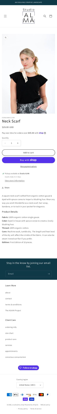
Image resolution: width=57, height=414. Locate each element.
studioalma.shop (18, 405)
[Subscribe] (49, 274)
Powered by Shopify (31, 405)
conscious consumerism (15, 357)
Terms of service (35, 409)
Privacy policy (23, 409)
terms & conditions (13, 304)
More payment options (28, 166)
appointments (11, 351)
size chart (9, 333)
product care (10, 339)
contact (8, 298)
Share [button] (7, 187)
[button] (5, 16)
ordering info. (11, 327)
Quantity (5, 138)
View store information (15, 180)
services (8, 345)
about (7, 292)
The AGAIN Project (13, 310)
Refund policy (45, 405)
